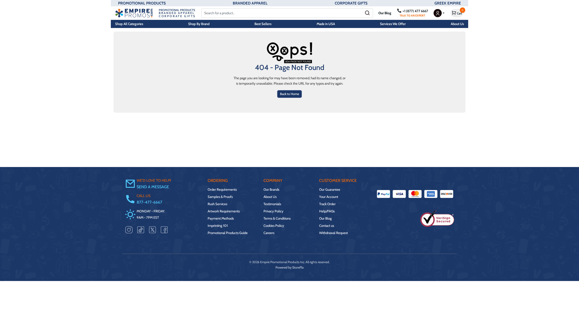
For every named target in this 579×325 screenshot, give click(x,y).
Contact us (326, 226)
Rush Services (217, 204)
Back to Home (289, 94)
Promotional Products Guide (228, 233)
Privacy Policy (273, 211)
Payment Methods (221, 218)
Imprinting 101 (218, 226)
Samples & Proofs (220, 197)
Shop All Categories (129, 24)
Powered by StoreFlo (289, 267)
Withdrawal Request (333, 233)
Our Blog (384, 13)
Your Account (328, 197)
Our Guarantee (329, 190)
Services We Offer (393, 24)
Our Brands (271, 190)
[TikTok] (141, 230)
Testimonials (272, 204)
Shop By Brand (198, 24)
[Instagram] (129, 230)
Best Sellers (262, 24)
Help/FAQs (327, 211)
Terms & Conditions (277, 218)
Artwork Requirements (224, 211)
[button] (439, 13)
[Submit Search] (367, 13)
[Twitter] (152, 230)
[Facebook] (164, 230)
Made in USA (326, 24)
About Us (457, 24)
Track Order (327, 204)
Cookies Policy (273, 226)
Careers (268, 233)
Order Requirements (222, 190)
